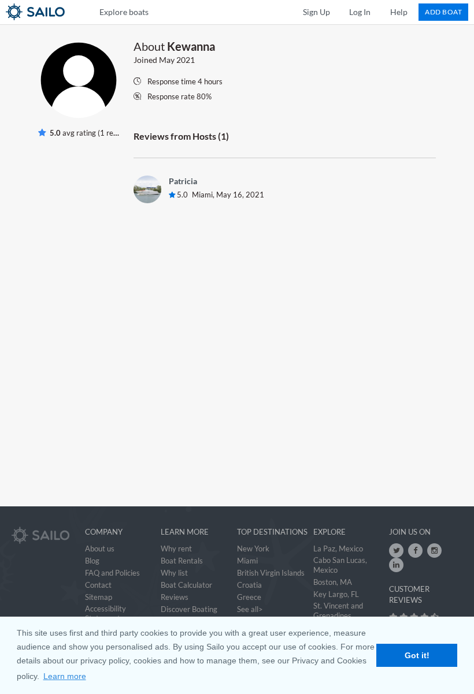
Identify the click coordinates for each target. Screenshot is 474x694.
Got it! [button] (417, 655)
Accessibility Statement (105, 613)
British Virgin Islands (271, 572)
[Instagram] (434, 550)
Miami (247, 560)
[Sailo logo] (40, 535)
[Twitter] (396, 550)
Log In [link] (360, 12)
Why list (174, 572)
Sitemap (98, 597)
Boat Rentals (182, 560)
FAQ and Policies (112, 572)
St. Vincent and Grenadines (338, 610)
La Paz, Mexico (338, 548)
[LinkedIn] (396, 565)
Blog (92, 560)
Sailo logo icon (14, 12)
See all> (250, 609)
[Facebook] (415, 550)
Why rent (176, 548)
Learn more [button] (64, 676)
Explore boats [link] (124, 12)
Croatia (249, 584)
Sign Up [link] (316, 12)
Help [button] (399, 12)
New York (253, 548)
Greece (249, 597)
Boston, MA (332, 582)
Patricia (183, 181)
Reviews (174, 597)
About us (99, 548)
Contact (98, 584)
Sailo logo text (56, 12)
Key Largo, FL (336, 594)
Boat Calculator (186, 584)
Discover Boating (189, 609)
